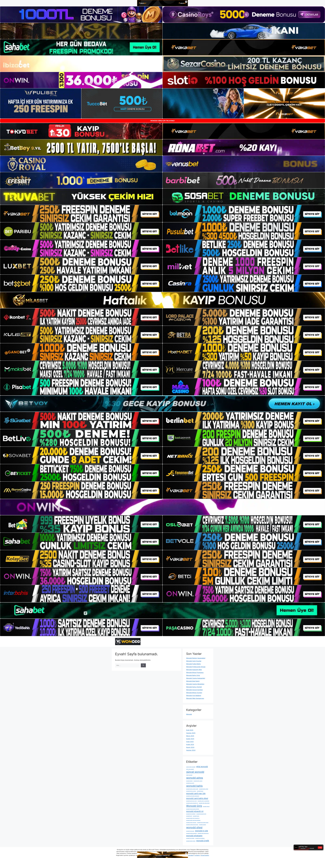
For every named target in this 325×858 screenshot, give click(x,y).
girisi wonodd (202, 766)
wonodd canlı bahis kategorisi (192, 796)
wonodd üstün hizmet (190, 841)
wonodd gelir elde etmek (204, 803)
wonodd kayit (189, 816)
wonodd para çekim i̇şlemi (202, 822)
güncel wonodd (195, 771)
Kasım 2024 (190, 747)
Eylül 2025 (189, 730)
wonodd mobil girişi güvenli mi (192, 818)
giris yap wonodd (190, 769)
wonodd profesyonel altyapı (192, 824)
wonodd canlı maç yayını (191, 801)
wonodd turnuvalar (190, 831)
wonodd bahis (194, 785)
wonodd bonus (200, 791)
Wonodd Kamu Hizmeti (194, 687)
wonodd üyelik (202, 840)
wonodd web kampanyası (203, 833)
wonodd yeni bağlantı (200, 838)
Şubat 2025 (190, 739)
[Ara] (143, 665)
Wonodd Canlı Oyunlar (193, 661)
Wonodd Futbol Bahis (193, 664)
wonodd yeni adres (190, 838)
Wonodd (189, 714)
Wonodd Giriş (194, 805)
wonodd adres (194, 777)
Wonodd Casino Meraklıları (195, 684)
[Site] (81, 213)
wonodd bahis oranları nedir (192, 788)
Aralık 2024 (190, 744)
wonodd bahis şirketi (203, 788)
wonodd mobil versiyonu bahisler (193, 820)
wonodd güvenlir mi (194, 811)
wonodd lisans (196, 816)
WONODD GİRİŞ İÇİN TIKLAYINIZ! (162, 121)
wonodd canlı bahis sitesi (197, 798)
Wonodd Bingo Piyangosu (195, 672)
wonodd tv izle (201, 831)
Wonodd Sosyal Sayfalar (194, 690)
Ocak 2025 (190, 741)
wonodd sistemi (202, 824)
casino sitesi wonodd (190, 766)
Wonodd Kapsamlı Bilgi (194, 670)
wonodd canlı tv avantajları (203, 801)
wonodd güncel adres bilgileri (192, 809)
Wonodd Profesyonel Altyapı (195, 667)
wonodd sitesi (194, 827)
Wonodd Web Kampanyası (195, 698)
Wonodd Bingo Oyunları (194, 693)
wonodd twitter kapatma (191, 833)
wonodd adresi (189, 780)
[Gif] (162, 300)
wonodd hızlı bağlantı (191, 813)
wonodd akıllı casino (197, 780)
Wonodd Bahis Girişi (193, 675)
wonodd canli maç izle (195, 793)
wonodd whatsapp (194, 835)
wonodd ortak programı (191, 822)
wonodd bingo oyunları (191, 791)
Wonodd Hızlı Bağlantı (193, 695)
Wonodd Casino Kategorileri (195, 678)
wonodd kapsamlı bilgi (201, 813)
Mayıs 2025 (190, 736)
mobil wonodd (189, 775)
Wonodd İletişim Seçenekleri (195, 658)
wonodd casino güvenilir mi (192, 803)
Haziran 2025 (190, 733)
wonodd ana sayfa (190, 783)
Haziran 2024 (190, 750)
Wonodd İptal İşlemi (192, 681)
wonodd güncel (206, 806)
